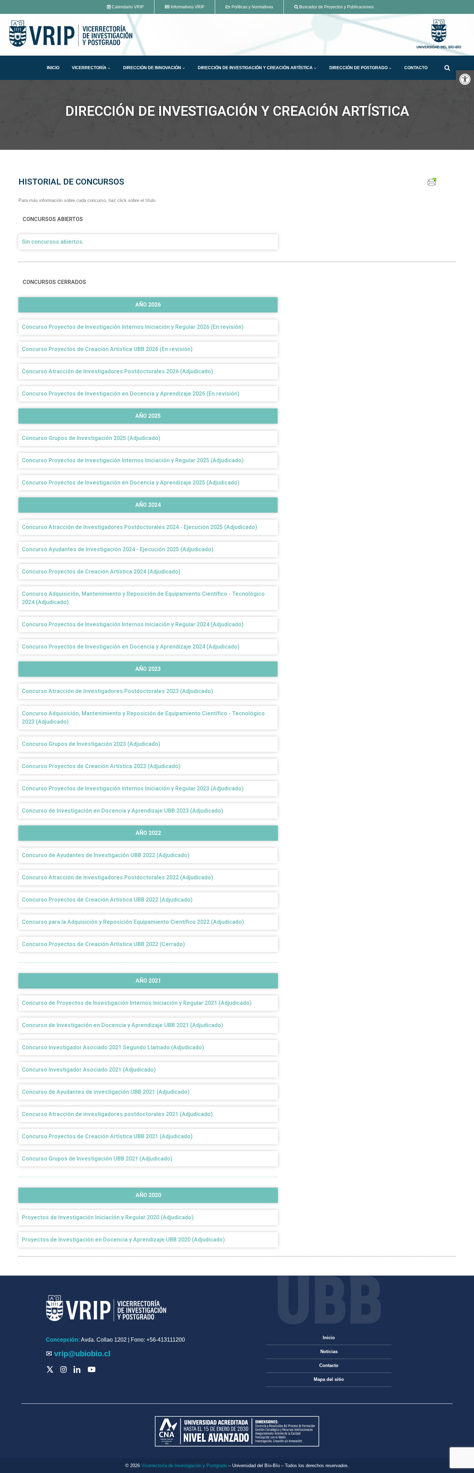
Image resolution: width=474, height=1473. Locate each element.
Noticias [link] (329, 1351)
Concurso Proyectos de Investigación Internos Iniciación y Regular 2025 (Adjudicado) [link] (133, 460)
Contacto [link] (416, 67)
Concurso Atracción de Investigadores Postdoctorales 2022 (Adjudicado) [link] (117, 877)
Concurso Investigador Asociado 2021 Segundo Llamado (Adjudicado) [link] (113, 1047)
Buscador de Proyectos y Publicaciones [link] (336, 7)
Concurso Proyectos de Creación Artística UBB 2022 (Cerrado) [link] (103, 944)
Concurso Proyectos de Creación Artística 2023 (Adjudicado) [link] (101, 766)
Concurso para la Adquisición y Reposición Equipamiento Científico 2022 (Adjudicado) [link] (133, 922)
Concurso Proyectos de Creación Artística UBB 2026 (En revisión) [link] (107, 349)
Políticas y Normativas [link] (251, 7)
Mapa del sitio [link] (329, 1379)
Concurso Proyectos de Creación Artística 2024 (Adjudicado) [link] (101, 571)
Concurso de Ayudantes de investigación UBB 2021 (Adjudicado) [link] (105, 1092)
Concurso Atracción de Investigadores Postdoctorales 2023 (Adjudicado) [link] (117, 691)
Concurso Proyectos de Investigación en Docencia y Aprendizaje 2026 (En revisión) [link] (130, 393)
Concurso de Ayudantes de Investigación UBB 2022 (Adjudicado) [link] (105, 855)
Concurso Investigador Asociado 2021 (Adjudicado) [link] (89, 1069)
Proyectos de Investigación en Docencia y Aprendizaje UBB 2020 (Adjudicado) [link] (123, 1239)
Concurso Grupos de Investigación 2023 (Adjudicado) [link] (91, 744)
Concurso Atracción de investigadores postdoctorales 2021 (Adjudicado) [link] (117, 1114)
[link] (465, 79)
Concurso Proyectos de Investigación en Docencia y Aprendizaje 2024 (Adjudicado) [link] (130, 646)
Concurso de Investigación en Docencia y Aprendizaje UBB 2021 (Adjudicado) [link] (122, 1025)
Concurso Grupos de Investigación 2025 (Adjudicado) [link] (91, 438)
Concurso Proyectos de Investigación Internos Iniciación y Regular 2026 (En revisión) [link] (133, 327)
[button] (109, 68)
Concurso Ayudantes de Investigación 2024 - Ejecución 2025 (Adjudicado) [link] (117, 549)
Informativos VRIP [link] (187, 7)
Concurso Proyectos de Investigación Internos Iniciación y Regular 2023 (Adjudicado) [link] (133, 788)
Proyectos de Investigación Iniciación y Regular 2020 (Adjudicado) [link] (108, 1217)
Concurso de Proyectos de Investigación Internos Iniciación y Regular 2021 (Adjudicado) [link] (137, 1003)
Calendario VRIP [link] (127, 7)
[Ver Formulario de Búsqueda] (447, 68)
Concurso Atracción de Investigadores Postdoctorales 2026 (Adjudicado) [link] (117, 371)
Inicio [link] (53, 67)
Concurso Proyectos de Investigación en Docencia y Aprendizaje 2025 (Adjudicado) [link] (130, 482)
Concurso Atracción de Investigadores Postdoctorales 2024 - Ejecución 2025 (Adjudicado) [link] (139, 527)
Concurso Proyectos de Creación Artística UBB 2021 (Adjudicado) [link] (107, 1136)
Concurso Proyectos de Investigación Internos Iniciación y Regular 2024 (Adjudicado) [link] (133, 624)
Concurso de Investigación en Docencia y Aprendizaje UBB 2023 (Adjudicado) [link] (122, 810)
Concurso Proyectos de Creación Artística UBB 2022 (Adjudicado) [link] (107, 899)
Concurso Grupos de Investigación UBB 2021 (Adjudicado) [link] (97, 1158)
